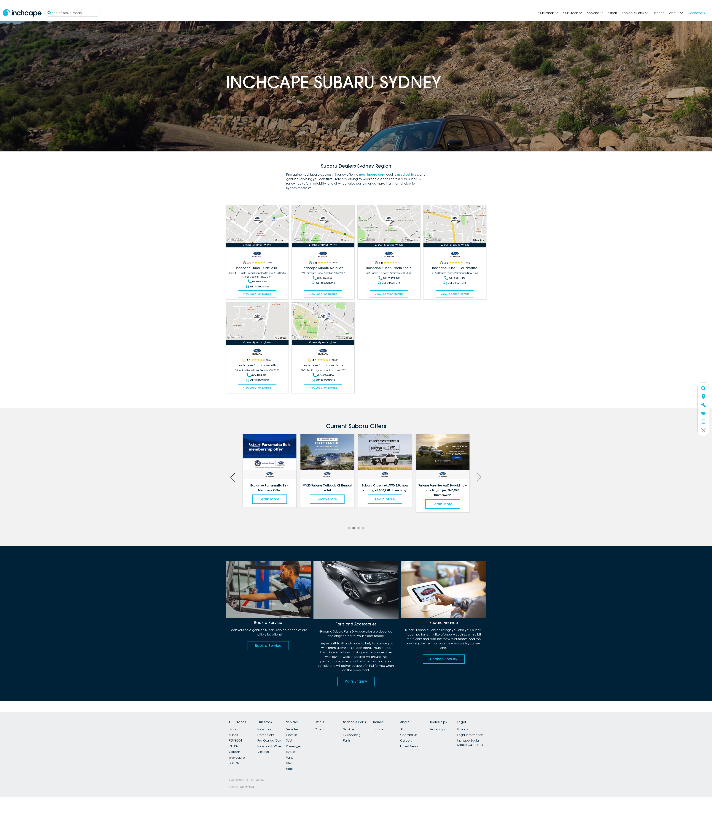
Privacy (462, 729)
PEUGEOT (235, 740)
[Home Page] (22, 13)
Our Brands (546, 13)
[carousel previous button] (233, 477)
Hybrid (290, 752)
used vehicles (407, 174)
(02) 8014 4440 (457, 277)
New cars (264, 729)
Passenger (293, 746)
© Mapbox (280, 240)
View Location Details (257, 294)
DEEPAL (234, 746)
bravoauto (237, 757)
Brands (233, 729)
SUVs (289, 740)
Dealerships (696, 13)
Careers (406, 740)
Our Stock (570, 13)
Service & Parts (632, 13)
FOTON (234, 763)
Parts (346, 740)
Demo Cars (265, 735)
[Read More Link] (257, 224)
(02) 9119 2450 (391, 277)
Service (348, 729)
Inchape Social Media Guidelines (470, 742)
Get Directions (259, 286)
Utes (289, 763)
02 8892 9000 (259, 281)
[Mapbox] (236, 239)
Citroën (234, 752)
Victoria (263, 752)
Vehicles (593, 13)
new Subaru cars (372, 174)
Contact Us (408, 735)
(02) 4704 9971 (259, 375)
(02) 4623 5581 (325, 277)
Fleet (289, 769)
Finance (659, 13)
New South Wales (269, 746)
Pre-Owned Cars (269, 740)
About (674, 13)
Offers (612, 13)
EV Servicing (352, 735)
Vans (289, 757)
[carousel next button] (479, 477)
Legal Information (470, 735)
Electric (291, 735)
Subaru (234, 735)
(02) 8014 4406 (325, 375)
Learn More (270, 499)
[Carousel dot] (349, 528)
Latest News (409, 746)
